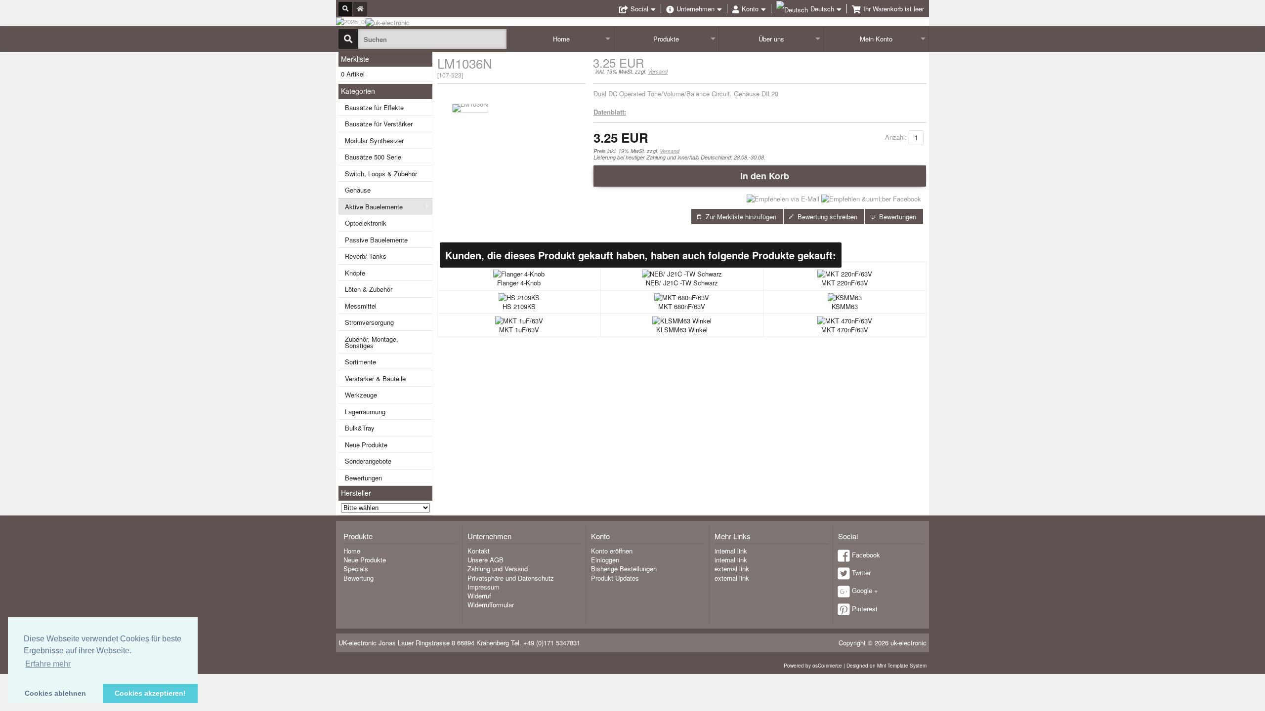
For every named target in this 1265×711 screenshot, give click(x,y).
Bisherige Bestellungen (624, 568)
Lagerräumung (365, 411)
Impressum (483, 587)
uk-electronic (908, 642)
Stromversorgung (369, 322)
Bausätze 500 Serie (373, 156)
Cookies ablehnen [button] (55, 693)
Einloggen (605, 559)
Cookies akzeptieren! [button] (150, 693)
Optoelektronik (365, 223)
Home (561, 38)
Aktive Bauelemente (374, 206)
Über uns (771, 38)
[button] (759, 175)
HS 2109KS (519, 306)
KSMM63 (845, 306)
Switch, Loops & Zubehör (381, 173)
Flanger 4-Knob (519, 282)
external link (732, 568)
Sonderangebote (368, 461)
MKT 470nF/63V (844, 329)
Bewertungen (363, 477)
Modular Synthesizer (374, 140)
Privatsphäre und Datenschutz (510, 578)
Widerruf (479, 595)
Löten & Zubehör (368, 289)
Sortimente (360, 361)
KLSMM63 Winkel (682, 329)
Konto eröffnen (611, 550)
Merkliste (355, 59)
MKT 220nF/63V (844, 282)
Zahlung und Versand (497, 568)
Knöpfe (355, 272)
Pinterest (865, 608)
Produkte (666, 38)
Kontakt (478, 550)
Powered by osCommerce (813, 665)
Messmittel (361, 306)
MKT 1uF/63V (519, 329)
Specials (355, 568)
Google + (865, 590)
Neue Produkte (366, 444)
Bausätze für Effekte (374, 107)
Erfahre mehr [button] (48, 664)
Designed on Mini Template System (886, 665)
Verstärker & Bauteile (375, 378)
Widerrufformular (490, 604)
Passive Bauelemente (376, 239)
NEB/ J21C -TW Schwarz (682, 282)
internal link (731, 550)
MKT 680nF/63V (681, 306)
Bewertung (358, 578)
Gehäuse (358, 190)
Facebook (866, 554)
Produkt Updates (615, 578)
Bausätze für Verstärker (379, 123)
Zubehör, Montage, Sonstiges (371, 342)
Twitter (861, 572)
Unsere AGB (485, 559)
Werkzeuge (361, 394)
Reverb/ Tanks (365, 256)
